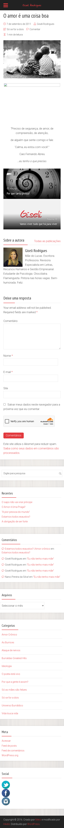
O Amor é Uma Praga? (13, 507)
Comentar (35, 29)
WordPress (33, 824)
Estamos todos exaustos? (16, 516)
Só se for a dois (15, 29)
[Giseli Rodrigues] (32, 4)
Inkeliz (6, 824)
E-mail (8, 372)
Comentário (10, 321)
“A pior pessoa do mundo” (16, 512)
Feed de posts (9, 745)
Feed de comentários (13, 750)
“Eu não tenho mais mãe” (40, 558)
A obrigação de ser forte (15, 521)
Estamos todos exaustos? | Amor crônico (27, 548)
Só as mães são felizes (14, 689)
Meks (38, 819)
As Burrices (8, 642)
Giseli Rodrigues (45, 24)
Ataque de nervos (11, 650)
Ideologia (7, 666)
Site (5, 388)
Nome (8, 355)
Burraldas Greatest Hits (14, 658)
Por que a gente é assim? (15, 681)
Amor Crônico (9, 634)
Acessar (6, 740)
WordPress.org (10, 755)
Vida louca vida (10, 713)
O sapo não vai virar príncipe (17, 502)
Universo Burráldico (12, 705)
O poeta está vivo (11, 674)
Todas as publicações (47, 241)
